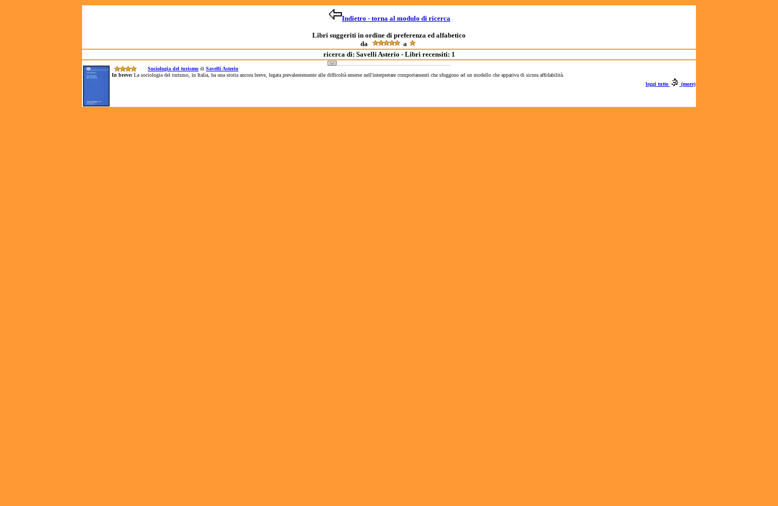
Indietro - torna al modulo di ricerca (396, 18)
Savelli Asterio (222, 68)
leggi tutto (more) (670, 84)
